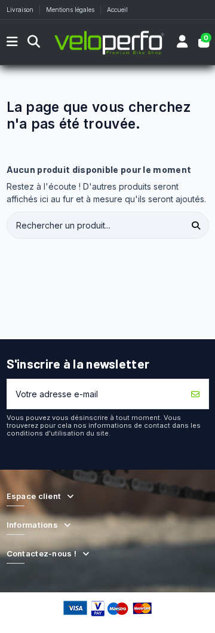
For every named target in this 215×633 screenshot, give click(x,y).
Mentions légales (71, 9)
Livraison (21, 9)
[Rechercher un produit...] (196, 225)
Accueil (117, 9)
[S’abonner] (195, 394)
